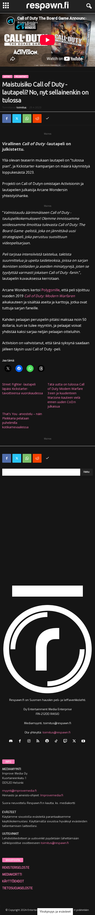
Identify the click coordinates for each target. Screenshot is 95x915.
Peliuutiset (21, 76)
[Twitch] (66, 741)
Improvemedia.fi (51, 795)
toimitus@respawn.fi (56, 732)
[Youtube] (84, 741)
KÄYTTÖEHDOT (13, 881)
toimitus (21, 107)
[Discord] (11, 741)
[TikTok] (57, 741)
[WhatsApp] (27, 118)
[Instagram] (29, 741)
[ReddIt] (37, 118)
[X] (16, 118)
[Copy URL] (47, 118)
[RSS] (39, 741)
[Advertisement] (47, 538)
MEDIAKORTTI (12, 874)
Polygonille (50, 289)
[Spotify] (48, 741)
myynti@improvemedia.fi (19, 791)
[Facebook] (6, 118)
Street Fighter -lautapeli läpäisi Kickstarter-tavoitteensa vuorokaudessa (22, 388)
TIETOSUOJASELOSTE (17, 888)
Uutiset (7, 76)
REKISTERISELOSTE (15, 868)
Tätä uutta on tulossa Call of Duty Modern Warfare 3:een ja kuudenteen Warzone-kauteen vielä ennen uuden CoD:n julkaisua (66, 395)
